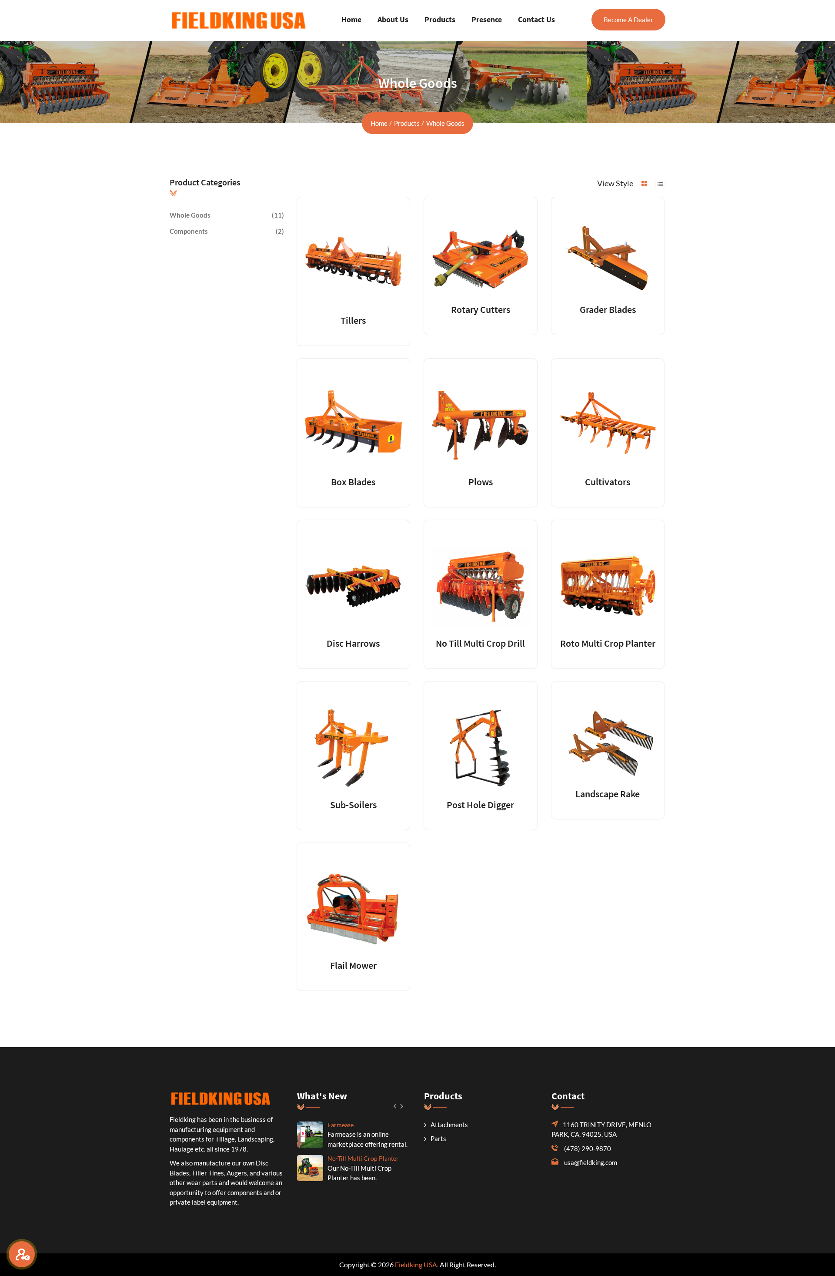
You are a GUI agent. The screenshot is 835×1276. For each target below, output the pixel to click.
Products (439, 19)
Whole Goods (190, 215)
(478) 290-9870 (587, 1148)
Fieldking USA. (416, 1264)
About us (392, 19)
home (379, 123)
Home (351, 19)
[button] (395, 1106)
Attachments (449, 1124)
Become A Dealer (628, 20)
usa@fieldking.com (590, 1162)
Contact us (536, 19)
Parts (438, 1138)
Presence (486, 19)
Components (189, 231)
